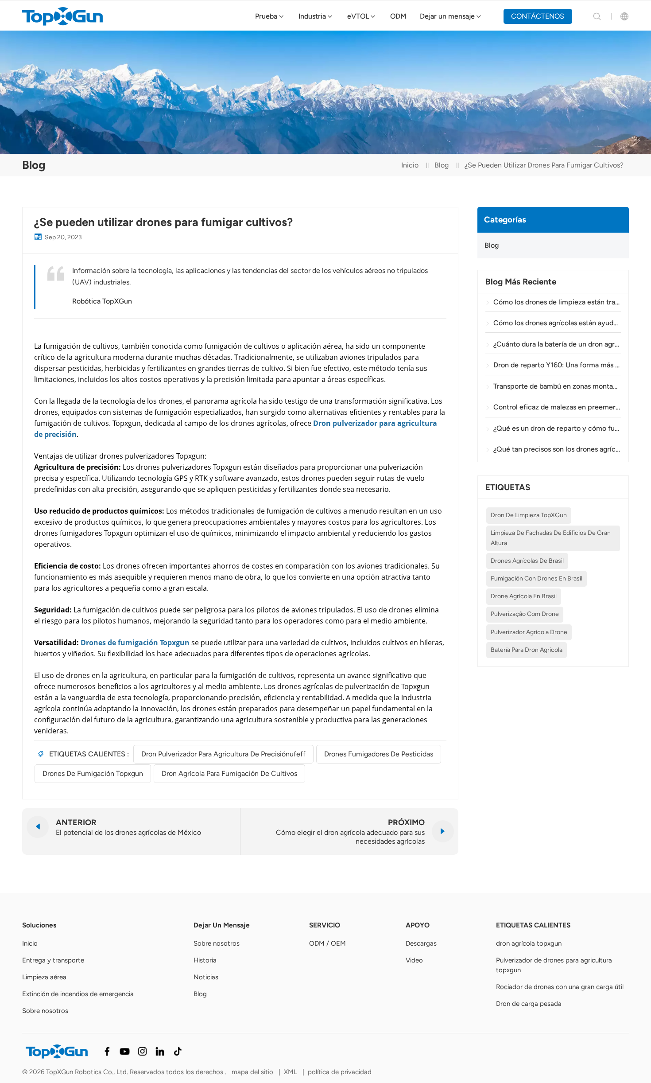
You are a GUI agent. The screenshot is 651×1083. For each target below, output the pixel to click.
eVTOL (358, 16)
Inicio (409, 165)
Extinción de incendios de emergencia (78, 994)
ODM (398, 16)
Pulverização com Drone (525, 614)
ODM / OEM (327, 943)
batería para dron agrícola (526, 650)
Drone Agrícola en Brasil (524, 596)
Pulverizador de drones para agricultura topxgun (554, 965)
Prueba (266, 16)
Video (414, 960)
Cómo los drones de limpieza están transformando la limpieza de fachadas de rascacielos (557, 302)
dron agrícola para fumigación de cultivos (229, 773)
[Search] (597, 16)
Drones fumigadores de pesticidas (378, 754)
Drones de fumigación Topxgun (93, 773)
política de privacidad (340, 1072)
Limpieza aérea (44, 977)
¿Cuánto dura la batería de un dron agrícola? (557, 344)
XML (290, 1072)
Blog (441, 165)
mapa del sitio (253, 1072)
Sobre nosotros (45, 1011)
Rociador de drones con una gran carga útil (560, 987)
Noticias (206, 977)
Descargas (421, 943)
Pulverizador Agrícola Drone (529, 632)
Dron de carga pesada (529, 1004)
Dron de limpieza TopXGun (529, 515)
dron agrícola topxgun (529, 943)
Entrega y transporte (53, 960)
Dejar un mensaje (447, 16)
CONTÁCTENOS (537, 16)
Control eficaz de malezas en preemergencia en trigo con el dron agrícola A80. (557, 407)
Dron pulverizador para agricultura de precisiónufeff (223, 754)
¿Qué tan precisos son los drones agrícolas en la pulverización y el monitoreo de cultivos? (557, 449)
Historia (205, 960)
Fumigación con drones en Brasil (536, 578)
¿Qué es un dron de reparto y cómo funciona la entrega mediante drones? (557, 428)
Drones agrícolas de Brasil (527, 561)
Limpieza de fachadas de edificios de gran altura (551, 538)
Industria (312, 16)
